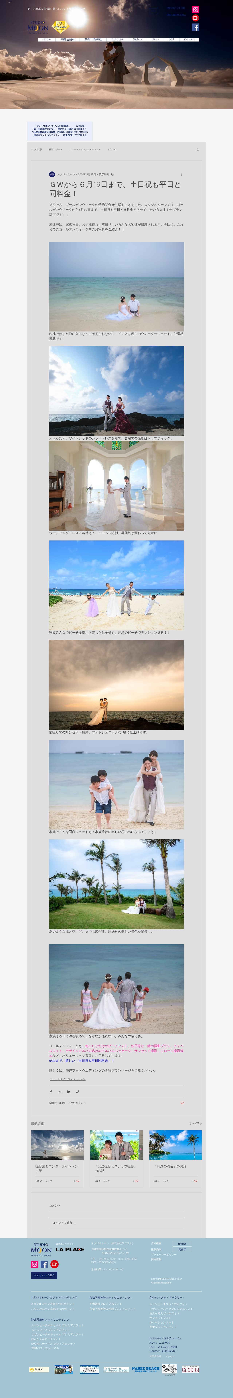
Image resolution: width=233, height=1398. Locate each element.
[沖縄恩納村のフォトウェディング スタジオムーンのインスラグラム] (195, 9)
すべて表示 (195, 1123)
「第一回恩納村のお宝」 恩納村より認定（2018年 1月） (60, 129)
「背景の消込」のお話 (170, 1166)
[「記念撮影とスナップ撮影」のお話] (116, 1145)
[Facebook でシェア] (51, 1091)
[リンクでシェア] (77, 1091)
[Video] (195, 17)
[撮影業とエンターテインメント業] (57, 1145)
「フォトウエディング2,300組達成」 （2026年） (60, 126)
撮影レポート (55, 149)
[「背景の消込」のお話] (175, 1145)
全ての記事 (36, 149)
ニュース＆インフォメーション (85, 149)
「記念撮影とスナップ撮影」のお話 (116, 1169)
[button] (153, 11)
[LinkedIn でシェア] (68, 1091)
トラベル (111, 149)
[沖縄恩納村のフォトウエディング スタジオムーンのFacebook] (195, 27)
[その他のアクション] (181, 174)
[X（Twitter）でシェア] (60, 1091)
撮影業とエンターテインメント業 (56, 1169)
